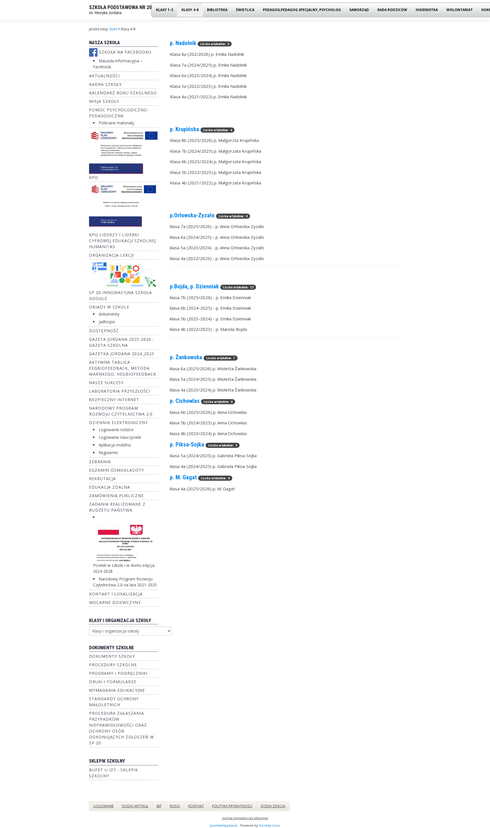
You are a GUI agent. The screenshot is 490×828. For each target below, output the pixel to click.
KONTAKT (196, 806)
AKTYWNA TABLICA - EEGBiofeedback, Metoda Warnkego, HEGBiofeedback (122, 368)
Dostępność (104, 330)
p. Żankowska (186, 357)
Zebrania (100, 461)
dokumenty (109, 314)
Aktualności (104, 75)
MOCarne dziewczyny (115, 602)
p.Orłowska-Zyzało (192, 215)
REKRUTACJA (102, 478)
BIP (159, 806)
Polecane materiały (116, 122)
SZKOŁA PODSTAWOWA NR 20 (120, 7)
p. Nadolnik (183, 43)
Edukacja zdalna (109, 487)
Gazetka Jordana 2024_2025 (121, 353)
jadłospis (107, 321)
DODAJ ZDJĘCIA (273, 806)
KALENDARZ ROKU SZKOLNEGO (123, 92)
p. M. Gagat (183, 477)
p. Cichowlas (185, 400)
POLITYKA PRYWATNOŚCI (232, 806)
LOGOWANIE (103, 806)
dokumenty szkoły (112, 656)
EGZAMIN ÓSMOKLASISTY (116, 470)
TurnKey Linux (269, 825)
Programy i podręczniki (118, 673)
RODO (175, 806)
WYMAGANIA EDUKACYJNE (117, 690)
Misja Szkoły (104, 101)
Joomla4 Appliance (223, 825)
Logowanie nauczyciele (120, 437)
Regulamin (108, 452)
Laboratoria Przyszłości (119, 391)
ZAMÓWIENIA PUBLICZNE (116, 495)
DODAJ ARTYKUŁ (135, 806)
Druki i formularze (112, 681)
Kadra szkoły (105, 84)
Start (113, 28)
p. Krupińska (184, 129)
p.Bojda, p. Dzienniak (194, 286)
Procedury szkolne (113, 664)
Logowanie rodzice (116, 429)
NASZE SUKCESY (106, 382)
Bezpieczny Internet (114, 399)
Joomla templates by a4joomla (245, 818)
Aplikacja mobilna (115, 445)
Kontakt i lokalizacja (116, 594)
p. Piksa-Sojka (187, 444)
